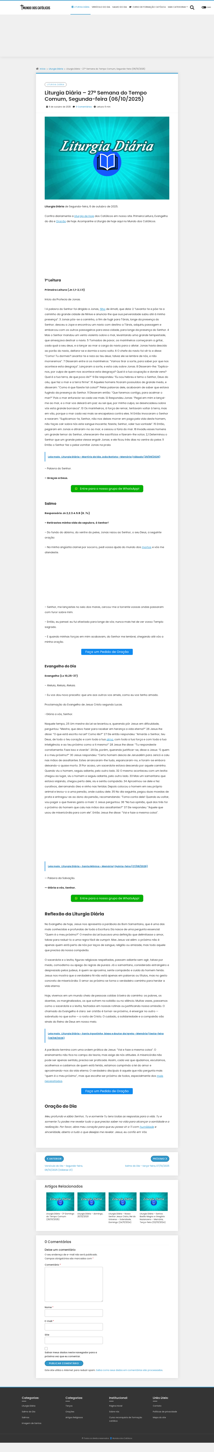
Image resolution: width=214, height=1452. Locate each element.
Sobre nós (114, 1411)
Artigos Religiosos (74, 1417)
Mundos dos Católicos (122, 1438)
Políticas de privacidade (165, 1411)
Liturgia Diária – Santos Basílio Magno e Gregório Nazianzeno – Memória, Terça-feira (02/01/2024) (153, 1218)
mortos (146, 547)
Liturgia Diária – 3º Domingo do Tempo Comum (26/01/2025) (60, 1216)
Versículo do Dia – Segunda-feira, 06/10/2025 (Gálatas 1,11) (64, 1167)
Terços (69, 1405)
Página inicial (115, 1405)
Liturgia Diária (56, 68)
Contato (157, 1405)
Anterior (55, 1158)
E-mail (49, 1321)
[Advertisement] (107, 36)
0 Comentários (84, 106)
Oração (61, 221)
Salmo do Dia (28, 1411)
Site (47, 1334)
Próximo (159, 1158)
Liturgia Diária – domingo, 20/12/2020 (90, 1215)
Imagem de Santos (31, 1423)
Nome (49, 1307)
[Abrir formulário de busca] (192, 7)
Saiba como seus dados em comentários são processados (129, 1370)
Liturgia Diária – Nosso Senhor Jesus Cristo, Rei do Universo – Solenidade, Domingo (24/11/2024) (122, 1218)
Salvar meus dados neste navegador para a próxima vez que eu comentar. (71, 1354)
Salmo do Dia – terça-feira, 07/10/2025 (147, 1166)
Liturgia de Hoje (84, 216)
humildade (147, 1127)
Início (43, 68)
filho (102, 309)
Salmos (25, 1417)
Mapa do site (159, 1417)
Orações (70, 1411)
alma (109, 739)
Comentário (53, 1264)
